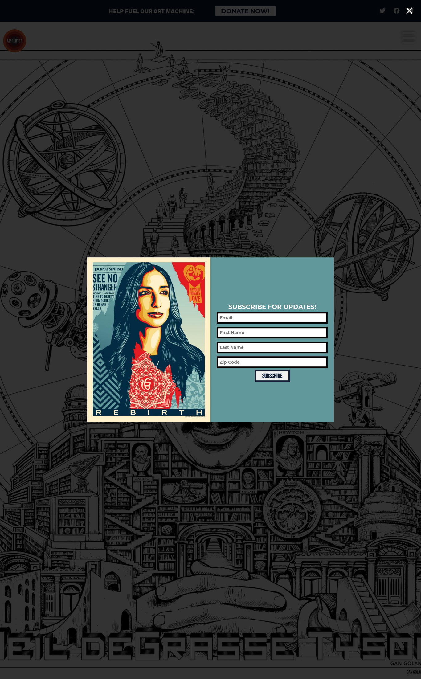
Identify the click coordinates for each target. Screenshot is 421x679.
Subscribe (272, 376)
